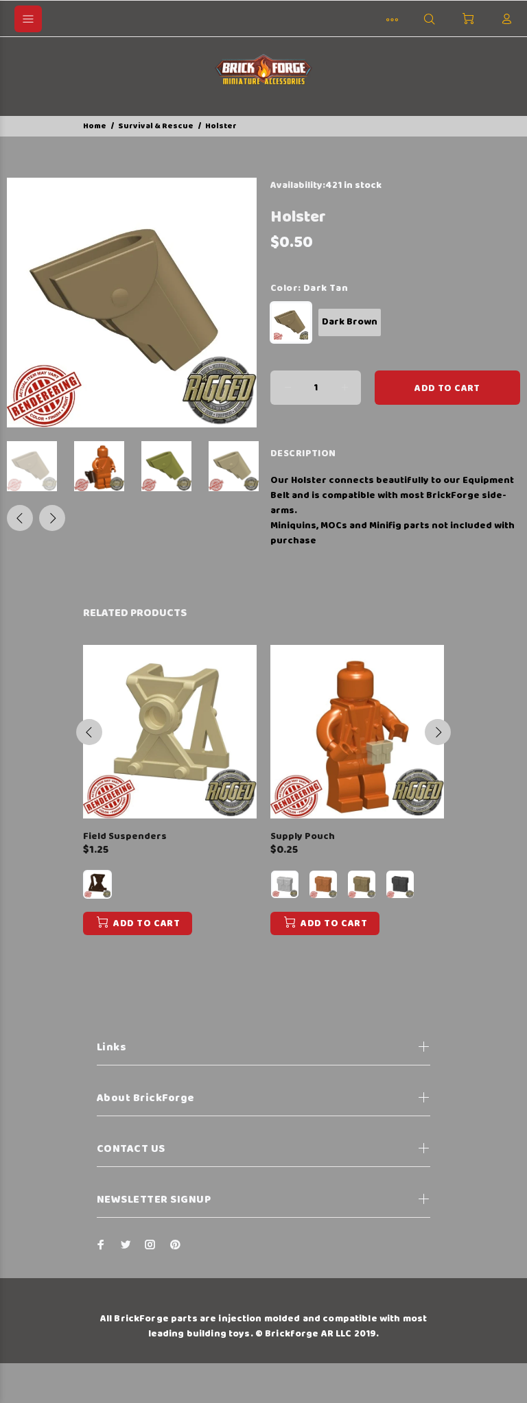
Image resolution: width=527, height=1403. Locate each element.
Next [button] (52, 518)
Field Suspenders (125, 836)
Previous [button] (20, 518)
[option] (40, 466)
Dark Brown (349, 321)
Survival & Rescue (156, 125)
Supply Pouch (302, 836)
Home (94, 125)
